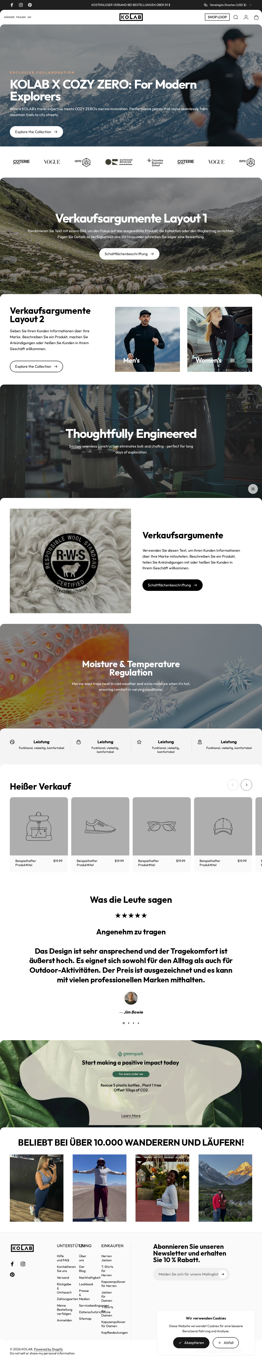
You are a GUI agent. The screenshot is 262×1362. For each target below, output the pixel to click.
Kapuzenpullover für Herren (113, 1283)
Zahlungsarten (67, 1299)
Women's (208, 360)
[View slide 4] (138, 1023)
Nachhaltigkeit (90, 1277)
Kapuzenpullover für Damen (113, 1324)
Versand (63, 1277)
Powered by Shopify (48, 1349)
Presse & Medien (84, 1294)
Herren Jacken (106, 1258)
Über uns (82, 1258)
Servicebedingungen (94, 1305)
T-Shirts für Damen (107, 1311)
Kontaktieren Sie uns (66, 1269)
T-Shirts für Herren (107, 1271)
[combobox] (228, 5)
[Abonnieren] (223, 1274)
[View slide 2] (128, 1023)
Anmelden (64, 1320)
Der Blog (82, 1269)
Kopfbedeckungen (114, 1332)
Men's (131, 360)
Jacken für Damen (106, 1296)
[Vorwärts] (246, 785)
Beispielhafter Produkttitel (25, 863)
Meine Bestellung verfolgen (64, 1309)
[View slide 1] (123, 1023)
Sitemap (85, 1318)
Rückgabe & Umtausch (64, 1288)
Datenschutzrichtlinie (95, 1312)
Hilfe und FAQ (63, 1258)
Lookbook (86, 1284)
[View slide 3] (133, 1023)
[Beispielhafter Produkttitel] (39, 826)
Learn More (131, 1115)
